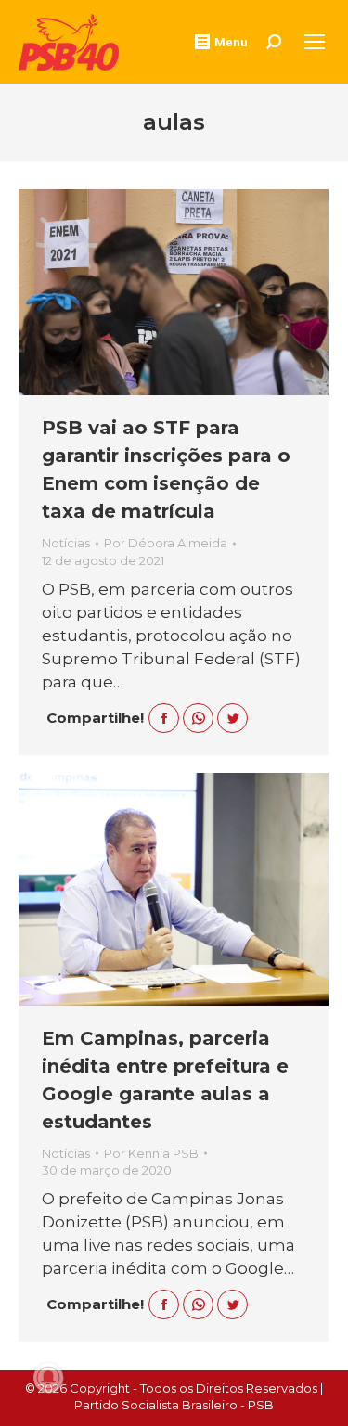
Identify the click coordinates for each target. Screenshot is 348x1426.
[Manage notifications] (48, 1378)
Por (165, 542)
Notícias (66, 542)
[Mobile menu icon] (314, 42)
